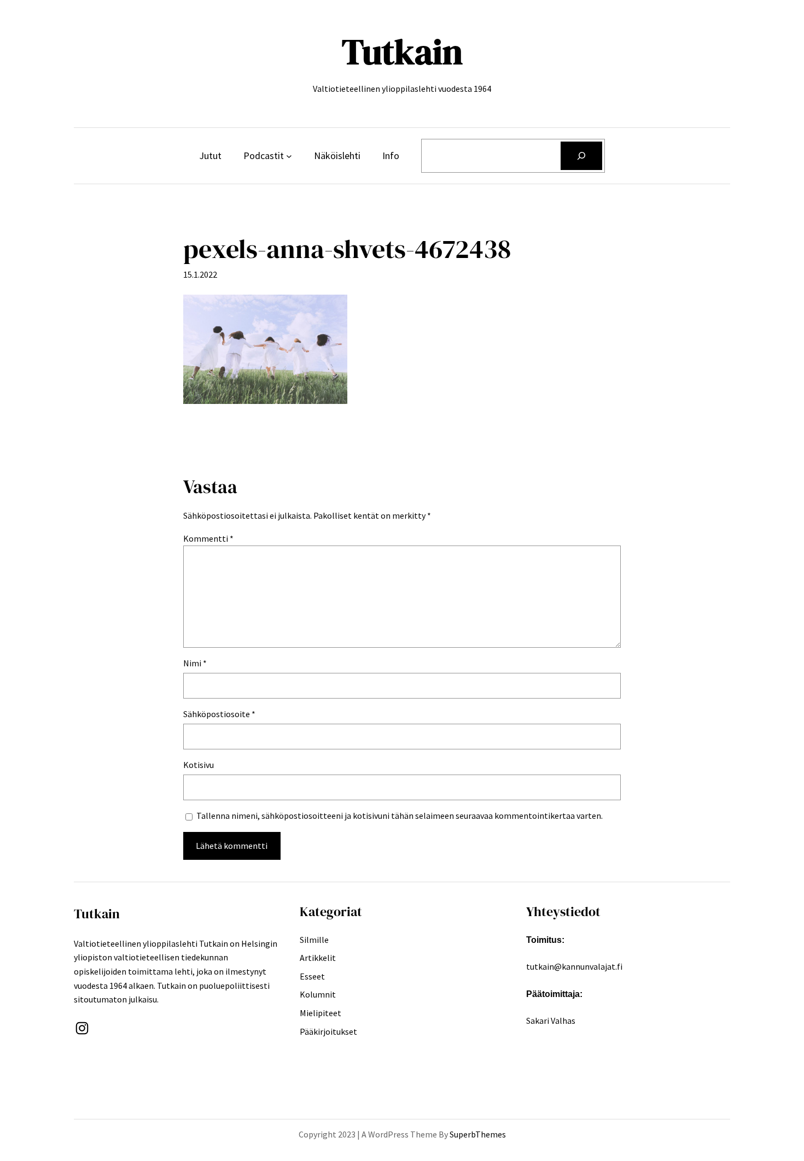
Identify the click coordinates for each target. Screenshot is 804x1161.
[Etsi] (581, 156)
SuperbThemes (478, 1134)
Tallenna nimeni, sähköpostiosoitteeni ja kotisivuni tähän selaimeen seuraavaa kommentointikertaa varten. (399, 815)
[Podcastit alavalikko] (289, 156)
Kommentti (208, 538)
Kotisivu (198, 764)
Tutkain (402, 51)
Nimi (195, 663)
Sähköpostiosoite (219, 713)
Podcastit (263, 155)
